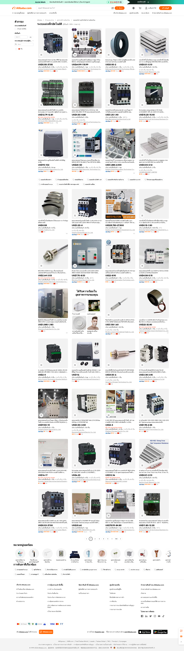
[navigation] (24, 280)
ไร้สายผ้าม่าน (107, 569)
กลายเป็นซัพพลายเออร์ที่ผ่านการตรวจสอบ (153, 602)
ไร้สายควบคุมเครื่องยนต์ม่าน (154, 179)
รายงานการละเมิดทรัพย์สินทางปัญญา (122, 605)
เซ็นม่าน (148, 569)
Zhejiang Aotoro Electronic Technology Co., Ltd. (53, 281)
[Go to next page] (120, 539)
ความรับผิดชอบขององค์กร (24, 597)
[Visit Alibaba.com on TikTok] (163, 616)
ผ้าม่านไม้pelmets (52, 569)
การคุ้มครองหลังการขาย (55, 601)
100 (116, 539)
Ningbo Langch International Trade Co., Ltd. (119, 332)
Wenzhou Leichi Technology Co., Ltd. (151, 429)
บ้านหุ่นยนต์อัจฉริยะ (63, 179)
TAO (108, 641)
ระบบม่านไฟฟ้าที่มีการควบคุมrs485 (69, 184)
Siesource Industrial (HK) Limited (116, 481)
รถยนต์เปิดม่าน (79, 179)
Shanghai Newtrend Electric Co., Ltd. (84, 432)
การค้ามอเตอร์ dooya (47, 184)
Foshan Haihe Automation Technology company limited (120, 280)
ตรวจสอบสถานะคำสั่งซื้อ (149, 597)
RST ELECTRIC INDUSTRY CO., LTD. (50, 121)
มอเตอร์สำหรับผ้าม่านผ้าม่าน (116, 179)
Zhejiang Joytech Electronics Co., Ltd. (50, 169)
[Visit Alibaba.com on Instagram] (155, 616)
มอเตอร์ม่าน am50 (135, 179)
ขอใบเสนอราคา (84, 593)
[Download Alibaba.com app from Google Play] (160, 632)
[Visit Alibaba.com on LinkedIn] (146, 616)
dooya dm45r (121, 569)
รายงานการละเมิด (116, 609)
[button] (112, 8)
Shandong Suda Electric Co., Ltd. (49, 329)
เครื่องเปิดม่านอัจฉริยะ (51, 574)
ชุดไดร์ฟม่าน (37, 569)
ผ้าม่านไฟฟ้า (66, 574)
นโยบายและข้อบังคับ (54, 611)
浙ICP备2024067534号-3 (146, 648)
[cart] (140, 8)
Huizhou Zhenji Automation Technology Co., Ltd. (120, 169)
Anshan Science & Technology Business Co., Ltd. (154, 119)
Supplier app (99, 632)
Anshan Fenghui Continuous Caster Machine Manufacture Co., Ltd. (53, 69)
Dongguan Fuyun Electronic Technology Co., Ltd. (87, 69)
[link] (181, 631)
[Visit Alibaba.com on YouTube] (159, 616)
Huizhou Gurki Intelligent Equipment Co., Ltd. (120, 230)
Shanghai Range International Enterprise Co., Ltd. (87, 379)
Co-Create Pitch (21, 593)
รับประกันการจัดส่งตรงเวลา (56, 597)
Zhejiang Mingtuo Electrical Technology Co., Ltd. (87, 122)
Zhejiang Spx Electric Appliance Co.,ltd (151, 379)
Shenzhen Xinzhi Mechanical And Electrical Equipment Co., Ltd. (87, 479)
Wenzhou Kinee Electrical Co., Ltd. (83, 280)
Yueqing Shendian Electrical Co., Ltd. (151, 280)
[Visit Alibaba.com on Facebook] (142, 616)
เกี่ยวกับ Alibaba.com (23, 585)
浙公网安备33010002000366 (127, 648)
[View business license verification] (111, 648)
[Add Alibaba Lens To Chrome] (46, 632)
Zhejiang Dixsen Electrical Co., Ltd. (49, 429)
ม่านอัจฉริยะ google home (89, 569)
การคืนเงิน (113, 601)
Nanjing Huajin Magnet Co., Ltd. (149, 72)
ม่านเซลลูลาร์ (34, 574)
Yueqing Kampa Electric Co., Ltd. (82, 232)
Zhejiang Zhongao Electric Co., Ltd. (116, 431)
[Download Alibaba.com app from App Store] (144, 632)
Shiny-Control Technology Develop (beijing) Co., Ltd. (53, 379)
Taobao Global (100, 641)
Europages (122, 641)
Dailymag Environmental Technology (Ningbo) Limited (120, 69)
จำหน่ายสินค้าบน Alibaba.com (150, 589)
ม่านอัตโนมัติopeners (70, 569)
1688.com (70, 641)
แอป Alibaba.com (130, 632)
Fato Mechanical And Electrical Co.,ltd (117, 119)
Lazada (92, 641)
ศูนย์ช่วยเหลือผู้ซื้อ (115, 589)
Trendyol (115, 641)
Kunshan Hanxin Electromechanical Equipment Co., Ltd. (53, 481)
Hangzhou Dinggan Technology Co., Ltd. (118, 382)
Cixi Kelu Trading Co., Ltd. (46, 230)
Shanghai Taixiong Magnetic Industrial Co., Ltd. (154, 230)
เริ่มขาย (143, 593)
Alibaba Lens (23, 632)
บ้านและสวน (49, 20)
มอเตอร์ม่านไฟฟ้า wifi (95, 179)
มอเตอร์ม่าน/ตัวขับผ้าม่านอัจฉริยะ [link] (84, 20)
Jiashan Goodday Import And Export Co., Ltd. (153, 331)
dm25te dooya (135, 569)
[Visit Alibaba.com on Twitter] (150, 616)
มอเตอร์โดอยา (21, 574)
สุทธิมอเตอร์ (159, 569)
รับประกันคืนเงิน (52, 593)
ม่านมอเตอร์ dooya (22, 569)
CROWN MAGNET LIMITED (148, 172)
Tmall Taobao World (81, 641)
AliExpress (61, 641)
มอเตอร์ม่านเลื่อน (90, 184)
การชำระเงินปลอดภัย (54, 589)
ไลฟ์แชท (112, 593)
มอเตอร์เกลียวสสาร (46, 179)
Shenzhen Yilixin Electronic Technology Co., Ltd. (87, 169)
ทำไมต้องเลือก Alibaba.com (25, 589)
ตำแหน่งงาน (20, 601)
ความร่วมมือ (145, 607)
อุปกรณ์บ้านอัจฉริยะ (63, 20)
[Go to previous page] (86, 539)
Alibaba (39, 20)
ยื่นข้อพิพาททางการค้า (117, 597)
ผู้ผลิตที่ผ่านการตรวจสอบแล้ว (88, 589)
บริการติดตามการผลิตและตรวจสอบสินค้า (59, 606)
